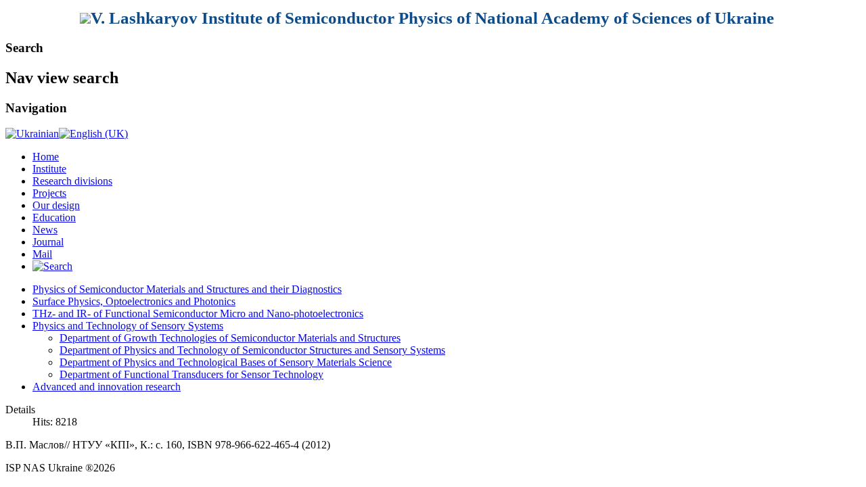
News (45, 229)
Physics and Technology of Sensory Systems (127, 325)
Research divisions (72, 181)
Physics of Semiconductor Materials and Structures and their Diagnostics (187, 289)
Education (54, 217)
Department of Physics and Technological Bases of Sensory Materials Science (226, 362)
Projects (49, 193)
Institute (49, 169)
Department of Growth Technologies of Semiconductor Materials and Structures (230, 338)
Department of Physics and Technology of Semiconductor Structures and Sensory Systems (252, 350)
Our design (56, 205)
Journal (48, 242)
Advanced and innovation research (106, 386)
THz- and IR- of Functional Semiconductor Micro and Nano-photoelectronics (197, 313)
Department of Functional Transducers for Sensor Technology (191, 374)
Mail (42, 254)
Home (45, 156)
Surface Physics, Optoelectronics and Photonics (133, 301)
